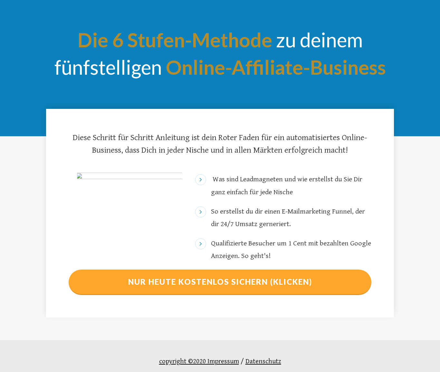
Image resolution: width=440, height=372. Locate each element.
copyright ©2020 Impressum (199, 361)
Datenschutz (263, 361)
